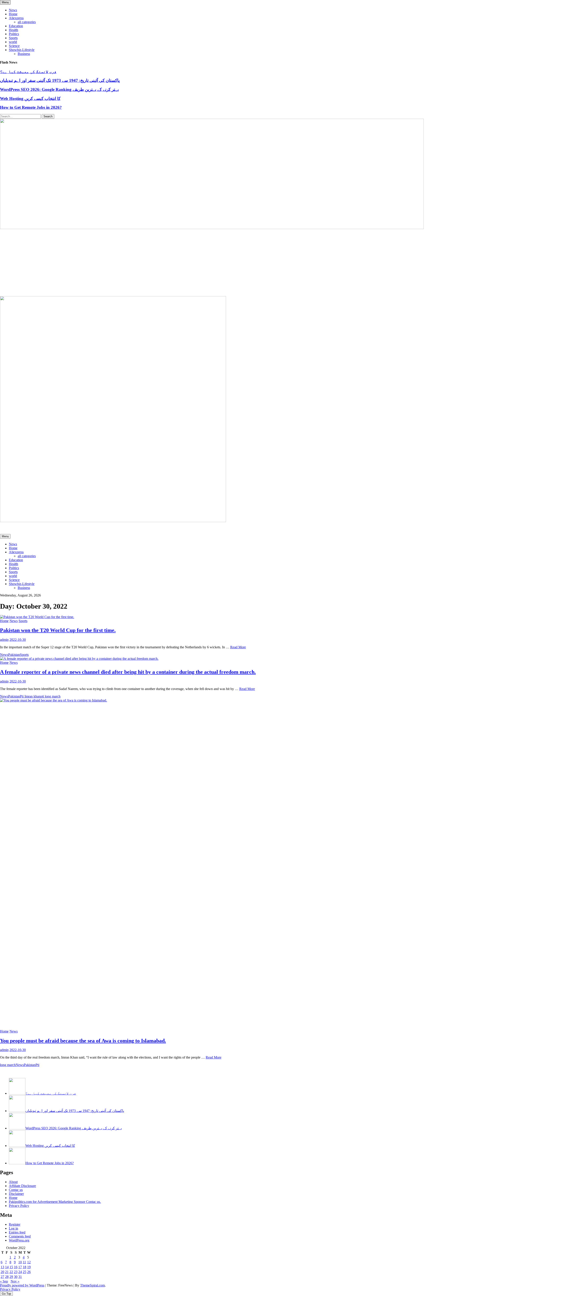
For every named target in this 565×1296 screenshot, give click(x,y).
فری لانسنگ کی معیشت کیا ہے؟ (28, 71)
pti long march (50, 696)
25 (24, 1272)
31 (20, 1277)
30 (15, 1277)
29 (11, 1277)
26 (29, 1272)
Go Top (6, 1293)
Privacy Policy (19, 1206)
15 (11, 1267)
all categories (27, 22)
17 (20, 1267)
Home (13, 14)
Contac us (16, 1190)
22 (11, 1272)
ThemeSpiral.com (92, 1285)
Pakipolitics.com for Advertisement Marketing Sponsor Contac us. (55, 1202)
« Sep (4, 1281)
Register (14, 1224)
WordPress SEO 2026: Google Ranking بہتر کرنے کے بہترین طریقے (59, 89)
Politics (14, 34)
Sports (13, 38)
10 (20, 1262)
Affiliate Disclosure (22, 1186)
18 (24, 1267)
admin (4, 639)
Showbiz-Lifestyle (21, 50)
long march (8, 1065)
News (13, 10)
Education (16, 26)
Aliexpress (16, 18)
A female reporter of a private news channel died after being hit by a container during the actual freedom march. (128, 672)
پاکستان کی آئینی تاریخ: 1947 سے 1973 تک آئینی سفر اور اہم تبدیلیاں (60, 80)
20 (2, 1272)
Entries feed (17, 1232)
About (13, 1182)
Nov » (15, 1281)
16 (15, 1267)
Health (13, 30)
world (13, 42)
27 (2, 1277)
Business (24, 54)
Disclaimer (16, 1194)
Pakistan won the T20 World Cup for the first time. (58, 630)
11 (24, 1262)
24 (20, 1272)
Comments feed (20, 1236)
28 (7, 1277)
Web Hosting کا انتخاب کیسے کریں (30, 98)
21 (7, 1272)
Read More (238, 647)
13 (2, 1267)
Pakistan (14, 654)
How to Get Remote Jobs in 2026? (31, 107)
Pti (37, 1065)
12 (29, 1262)
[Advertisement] (282, 263)
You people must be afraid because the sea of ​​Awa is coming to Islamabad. (83, 1041)
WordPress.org (19, 1240)
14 (7, 1267)
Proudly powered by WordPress (22, 1285)
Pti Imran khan (30, 696)
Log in (13, 1228)
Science (14, 46)
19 (29, 1267)
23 (15, 1272)
